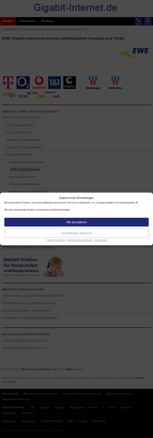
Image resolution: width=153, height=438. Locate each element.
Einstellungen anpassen (76, 233)
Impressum (100, 240)
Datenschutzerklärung (79, 240)
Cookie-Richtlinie (55, 240)
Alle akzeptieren (76, 222)
